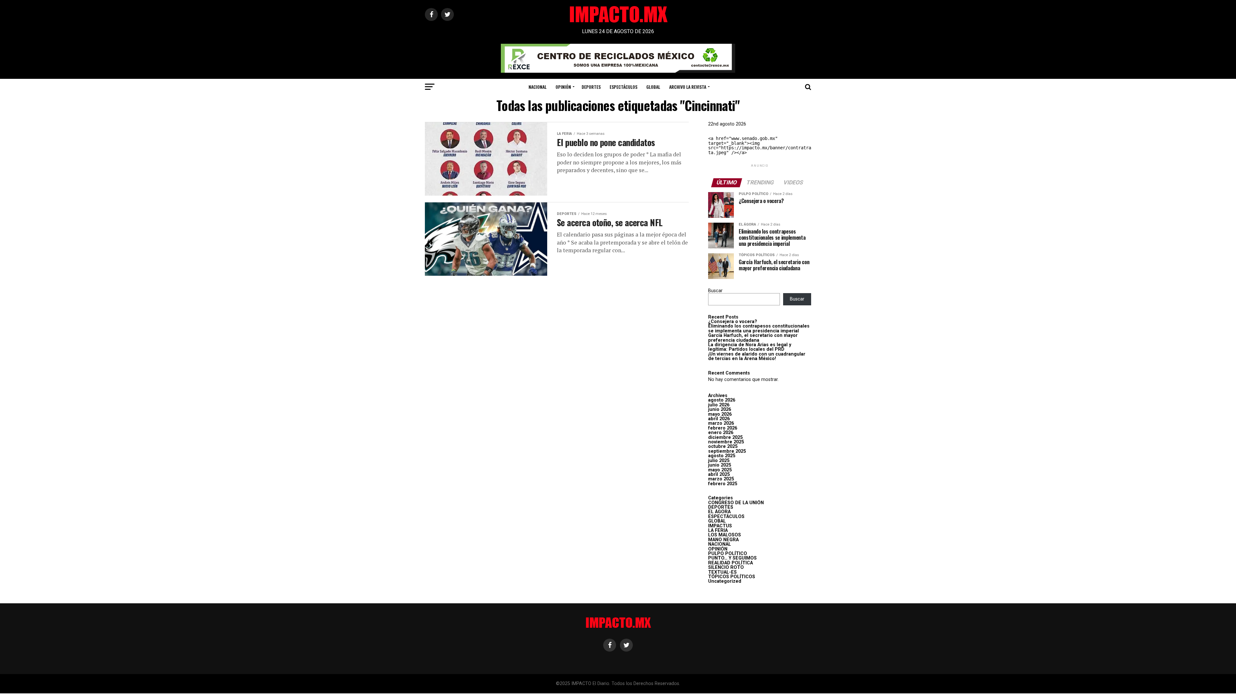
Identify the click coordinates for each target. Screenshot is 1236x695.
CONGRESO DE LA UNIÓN (736, 502)
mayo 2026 (720, 414)
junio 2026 (719, 409)
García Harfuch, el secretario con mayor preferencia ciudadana (753, 338)
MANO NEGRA (723, 539)
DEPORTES (591, 86)
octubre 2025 (722, 446)
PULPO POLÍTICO (727, 553)
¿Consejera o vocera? (732, 321)
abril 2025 (719, 474)
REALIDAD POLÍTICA (730, 563)
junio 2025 (719, 465)
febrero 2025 (722, 483)
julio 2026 (718, 405)
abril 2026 (719, 419)
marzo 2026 (721, 423)
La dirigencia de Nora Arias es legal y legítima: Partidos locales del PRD (749, 347)
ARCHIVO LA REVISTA (687, 86)
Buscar (715, 290)
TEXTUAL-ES (722, 572)
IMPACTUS (720, 526)
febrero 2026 (722, 428)
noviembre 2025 (726, 442)
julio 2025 (718, 460)
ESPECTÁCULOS (623, 86)
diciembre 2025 (725, 437)
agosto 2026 (721, 400)
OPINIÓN (563, 86)
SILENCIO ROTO (726, 567)
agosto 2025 (721, 456)
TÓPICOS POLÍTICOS (731, 576)
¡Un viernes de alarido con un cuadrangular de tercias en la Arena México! (756, 356)
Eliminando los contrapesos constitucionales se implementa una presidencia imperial (759, 328)
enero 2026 (720, 432)
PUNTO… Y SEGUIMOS (732, 558)
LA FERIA (718, 530)
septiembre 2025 (727, 451)
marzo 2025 (721, 479)
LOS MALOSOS (724, 535)
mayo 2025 (720, 470)
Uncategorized (724, 581)
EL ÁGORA (719, 511)
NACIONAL (538, 86)
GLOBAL (653, 86)
